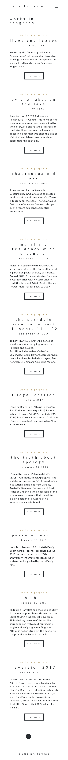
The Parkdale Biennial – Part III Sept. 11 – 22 (34, 324)
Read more (34, 76)
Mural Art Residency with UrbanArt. (34, 248)
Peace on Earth (34, 535)
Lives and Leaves (34, 40)
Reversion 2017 (34, 667)
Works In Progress (34, 35)
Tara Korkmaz (28, 6)
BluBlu (34, 598)
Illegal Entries (34, 395)
